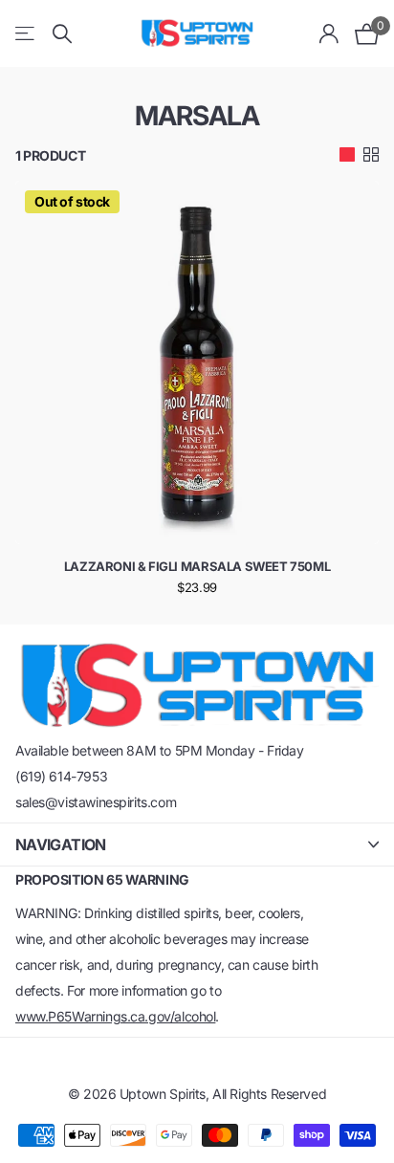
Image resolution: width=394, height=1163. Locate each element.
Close (197, 844)
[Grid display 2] (371, 155)
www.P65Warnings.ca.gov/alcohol (115, 1016)
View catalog (26, 34)
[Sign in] (329, 33)
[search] (62, 33)
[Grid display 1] (347, 155)
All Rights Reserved (269, 1094)
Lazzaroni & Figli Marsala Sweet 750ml (197, 566)
